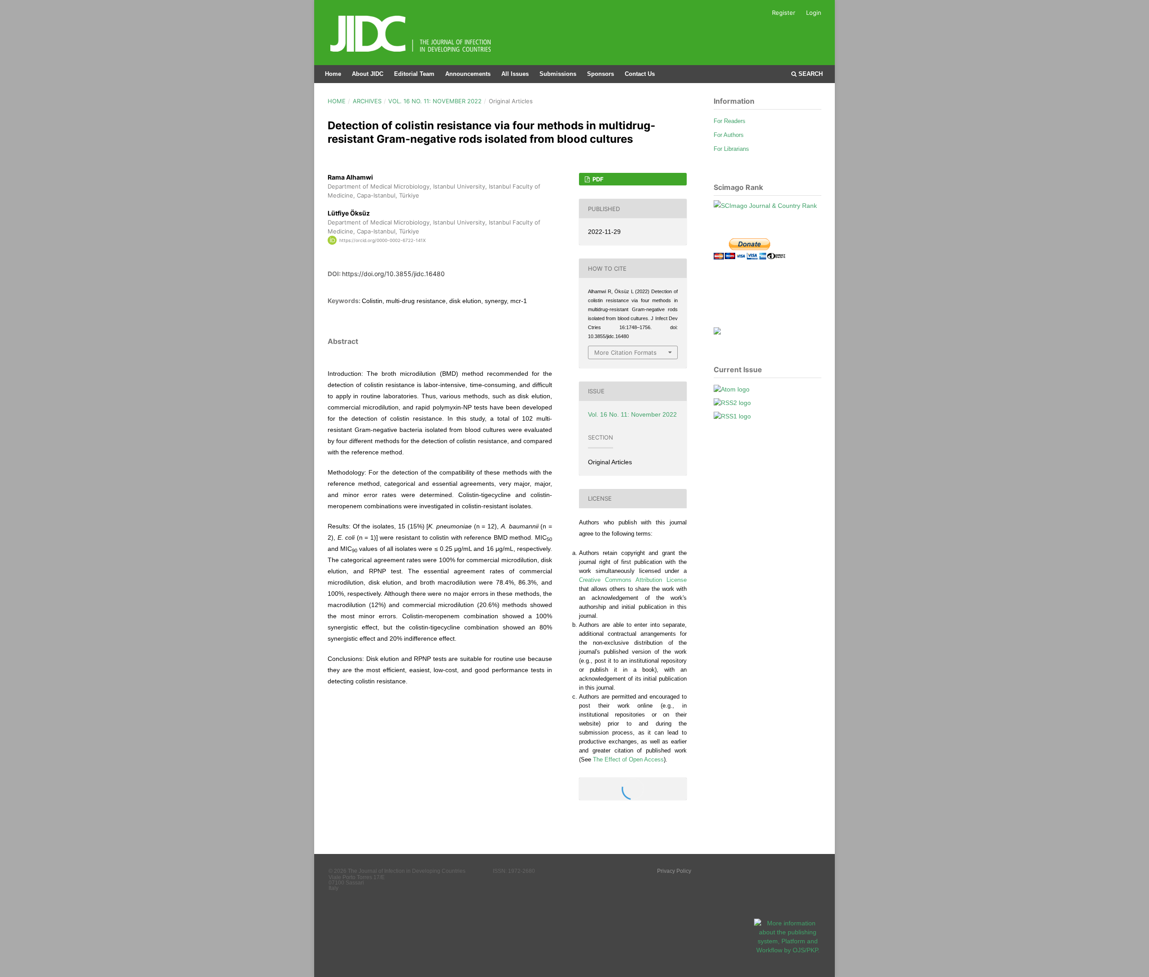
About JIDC (367, 73)
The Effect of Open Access (628, 759)
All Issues (515, 73)
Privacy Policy (674, 871)
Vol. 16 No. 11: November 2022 (435, 101)
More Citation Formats (625, 352)
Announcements (468, 73)
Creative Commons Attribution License (633, 580)
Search (810, 73)
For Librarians (731, 148)
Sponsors (600, 73)
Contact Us (640, 73)
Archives (367, 101)
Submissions (557, 73)
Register (783, 12)
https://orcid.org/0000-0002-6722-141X (382, 240)
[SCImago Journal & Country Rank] (765, 205)
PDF (597, 179)
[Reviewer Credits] (717, 332)
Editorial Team (414, 73)
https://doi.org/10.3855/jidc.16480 (393, 273)
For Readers (730, 121)
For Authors (729, 135)
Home (333, 73)
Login (813, 12)
